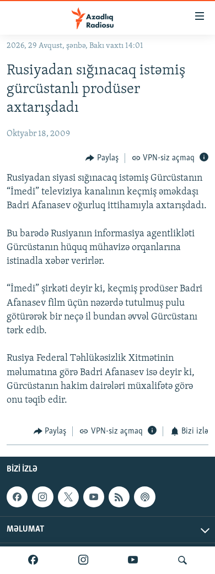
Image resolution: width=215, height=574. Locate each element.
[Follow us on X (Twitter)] (68, 496)
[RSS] (119, 496)
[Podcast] (144, 496)
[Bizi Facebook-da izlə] (33, 560)
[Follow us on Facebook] (17, 496)
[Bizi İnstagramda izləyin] (83, 560)
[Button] (102, 158)
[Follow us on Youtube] (93, 496)
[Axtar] (182, 560)
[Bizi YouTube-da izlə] (133, 560)
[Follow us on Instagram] (42, 496)
